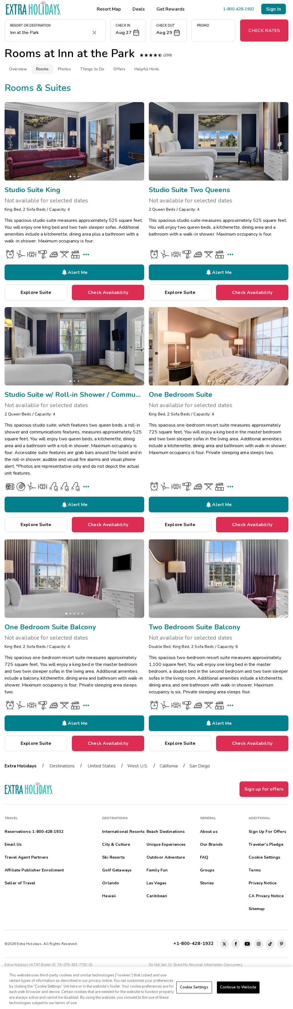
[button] (128, 30)
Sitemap (257, 909)
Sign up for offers (264, 789)
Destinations (62, 766)
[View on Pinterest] (281, 943)
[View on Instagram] (258, 943)
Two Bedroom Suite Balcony (194, 627)
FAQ (204, 857)
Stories (207, 883)
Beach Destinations (165, 831)
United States (102, 766)
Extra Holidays (21, 766)
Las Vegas (156, 883)
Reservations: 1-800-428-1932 (34, 831)
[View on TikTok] (270, 943)
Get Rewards (171, 9)
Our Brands (211, 844)
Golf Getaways (116, 870)
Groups (207, 870)
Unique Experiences (166, 844)
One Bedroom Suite (180, 394)
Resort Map (109, 9)
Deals (138, 9)
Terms (255, 870)
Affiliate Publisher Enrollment (34, 870)
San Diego (199, 766)
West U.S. (137, 766)
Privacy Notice (262, 883)
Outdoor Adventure (165, 857)
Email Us (13, 844)
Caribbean (156, 896)
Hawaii (109, 896)
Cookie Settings (194, 987)
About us (208, 831)
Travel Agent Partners (26, 857)
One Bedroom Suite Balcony (50, 627)
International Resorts (123, 831)
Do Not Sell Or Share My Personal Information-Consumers (196, 964)
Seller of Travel (20, 883)
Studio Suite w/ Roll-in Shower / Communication (74, 394)
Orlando (110, 883)
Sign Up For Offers (267, 831)
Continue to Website (238, 987)
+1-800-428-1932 (194, 943)
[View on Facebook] (235, 943)
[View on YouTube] (247, 943)
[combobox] (49, 32)
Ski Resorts (113, 857)
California (169, 766)
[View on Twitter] (224, 943)
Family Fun (157, 870)
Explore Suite (36, 292)
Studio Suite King (32, 189)
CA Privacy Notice (266, 896)
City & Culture (116, 844)
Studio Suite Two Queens (189, 189)
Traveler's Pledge (266, 844)
